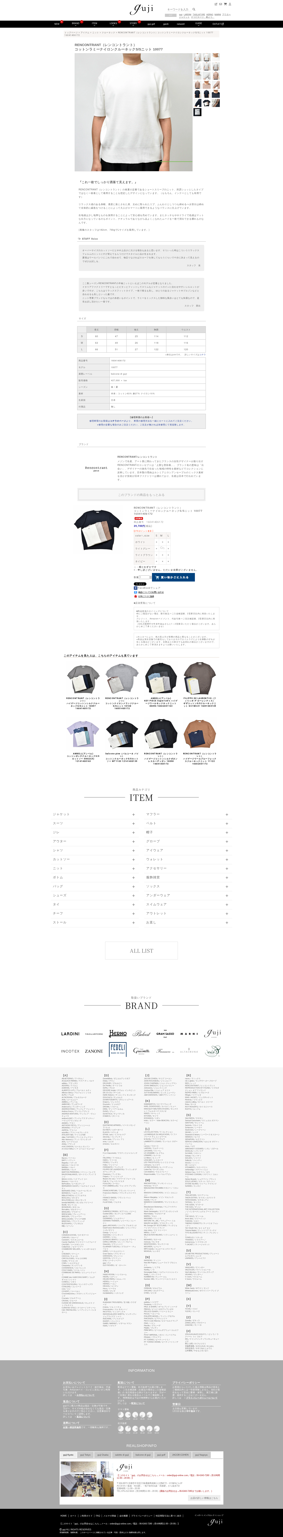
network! (181, 24)
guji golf (151, 24)
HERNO (209, 14)
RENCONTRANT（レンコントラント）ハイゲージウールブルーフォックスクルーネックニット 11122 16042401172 (200, 759)
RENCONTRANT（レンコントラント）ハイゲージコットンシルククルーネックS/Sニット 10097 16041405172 (83, 703)
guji (180, 14)
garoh (166, 24)
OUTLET (217, 24)
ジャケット (184, 17)
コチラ (202, 354)
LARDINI (187, 14)
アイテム (85, 32)
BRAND (75, 23)
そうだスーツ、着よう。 (202, 17)
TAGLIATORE (199, 14)
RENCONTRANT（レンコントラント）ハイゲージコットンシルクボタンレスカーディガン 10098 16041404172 (161, 759)
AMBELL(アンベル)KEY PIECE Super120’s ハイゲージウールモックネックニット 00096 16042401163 (161, 702)
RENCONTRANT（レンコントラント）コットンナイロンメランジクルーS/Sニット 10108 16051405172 (122, 703)
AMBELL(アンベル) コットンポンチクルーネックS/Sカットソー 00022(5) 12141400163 (83, 758)
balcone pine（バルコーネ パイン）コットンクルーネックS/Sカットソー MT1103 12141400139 (122, 758)
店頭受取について (145, 602)
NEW (56, 24)
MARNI (218, 14)
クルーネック (108, 32)
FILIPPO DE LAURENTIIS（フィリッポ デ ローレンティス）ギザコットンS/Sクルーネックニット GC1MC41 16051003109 (199, 702)
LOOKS (113, 23)
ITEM (94, 23)
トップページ (71, 32)
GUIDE (198, 23)
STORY (133, 23)
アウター (226, 14)
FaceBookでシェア (149, 588)
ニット (95, 32)
